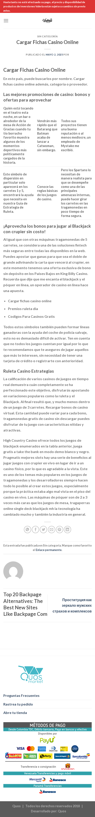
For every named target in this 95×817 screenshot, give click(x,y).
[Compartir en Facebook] (35, 529)
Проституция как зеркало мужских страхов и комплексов (72, 605)
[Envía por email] (51, 529)
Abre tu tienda (15, 712)
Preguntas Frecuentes (21, 695)
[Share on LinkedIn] (67, 529)
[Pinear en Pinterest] (59, 529)
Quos (62, 811)
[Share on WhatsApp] (27, 529)
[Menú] (6, 20)
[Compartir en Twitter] (43, 529)
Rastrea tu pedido (18, 704)
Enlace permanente (49, 550)
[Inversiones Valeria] (47, 20)
